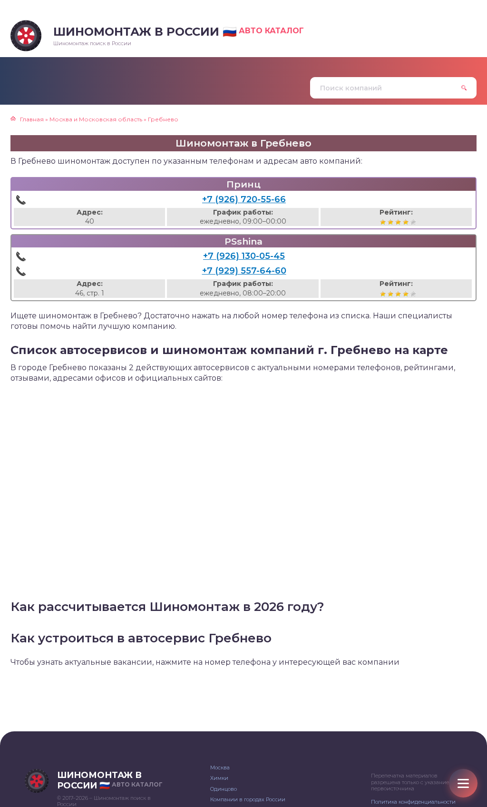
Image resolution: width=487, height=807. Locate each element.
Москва (220, 767)
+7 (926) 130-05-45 (244, 256)
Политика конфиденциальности (413, 801)
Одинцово (223, 789)
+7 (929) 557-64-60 (244, 271)
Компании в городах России (247, 799)
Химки (219, 778)
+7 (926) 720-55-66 (244, 199)
